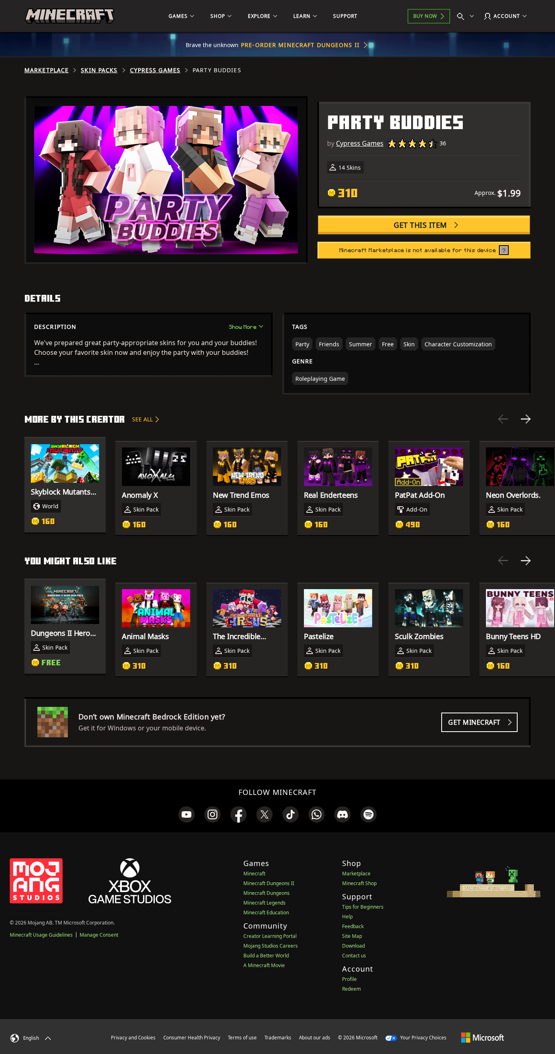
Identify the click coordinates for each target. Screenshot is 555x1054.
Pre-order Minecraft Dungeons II (300, 45)
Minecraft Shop (359, 883)
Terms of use (242, 1038)
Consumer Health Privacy (191, 1038)
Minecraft (254, 873)
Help (347, 916)
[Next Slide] (526, 419)
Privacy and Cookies (133, 1038)
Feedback (353, 926)
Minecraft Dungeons (266, 893)
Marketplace (46, 70)
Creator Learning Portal (270, 936)
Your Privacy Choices (423, 1038)
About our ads (314, 1038)
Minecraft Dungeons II (268, 883)
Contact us (354, 955)
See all (142, 419)
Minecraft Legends (264, 902)
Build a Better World (266, 955)
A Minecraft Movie (264, 965)
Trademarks (277, 1038)
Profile (349, 979)
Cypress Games (155, 70)
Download (353, 945)
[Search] (467, 16)
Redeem (351, 988)
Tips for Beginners (363, 906)
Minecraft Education (266, 912)
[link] (186, 814)
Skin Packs (99, 70)
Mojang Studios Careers (270, 945)
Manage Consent (99, 934)
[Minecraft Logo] (69, 16)
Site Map (352, 936)
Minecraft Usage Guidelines (41, 934)
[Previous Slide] (503, 419)
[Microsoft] (482, 1037)
